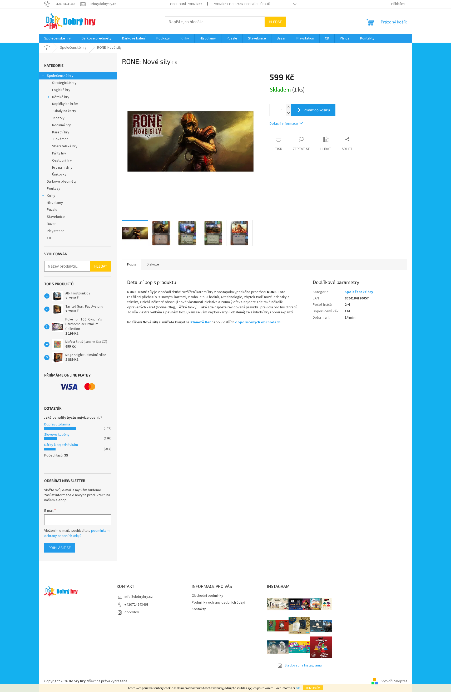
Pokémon (60, 139)
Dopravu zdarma (57, 424)
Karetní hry (60, 132)
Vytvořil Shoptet (394, 681)
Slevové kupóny (57, 434)
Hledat (275, 21)
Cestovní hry (62, 160)
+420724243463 (136, 604)
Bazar (51, 224)
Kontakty (199, 609)
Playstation (56, 231)
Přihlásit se (59, 547)
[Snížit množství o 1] (288, 113)
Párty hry (59, 153)
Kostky (59, 118)
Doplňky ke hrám (65, 104)
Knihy (51, 195)
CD (49, 238)
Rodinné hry (61, 125)
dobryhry (132, 612)
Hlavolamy (55, 202)
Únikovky (59, 174)
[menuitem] (57, 38)
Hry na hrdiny (62, 167)
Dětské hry (60, 97)
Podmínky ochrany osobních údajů (241, 4)
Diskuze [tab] (153, 264)
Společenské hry (60, 75)
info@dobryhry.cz (139, 596)
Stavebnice (56, 216)
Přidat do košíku (317, 110)
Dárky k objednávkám (61, 445)
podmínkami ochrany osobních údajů (77, 533)
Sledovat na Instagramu (303, 665)
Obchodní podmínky (186, 4)
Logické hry (61, 90)
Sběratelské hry (64, 146)
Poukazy (53, 188)
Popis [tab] (131, 264)
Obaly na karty (64, 111)
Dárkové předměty (62, 181)
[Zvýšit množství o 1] (288, 107)
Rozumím (313, 688)
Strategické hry (64, 83)
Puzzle (52, 209)
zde (297, 688)
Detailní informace (284, 123)
